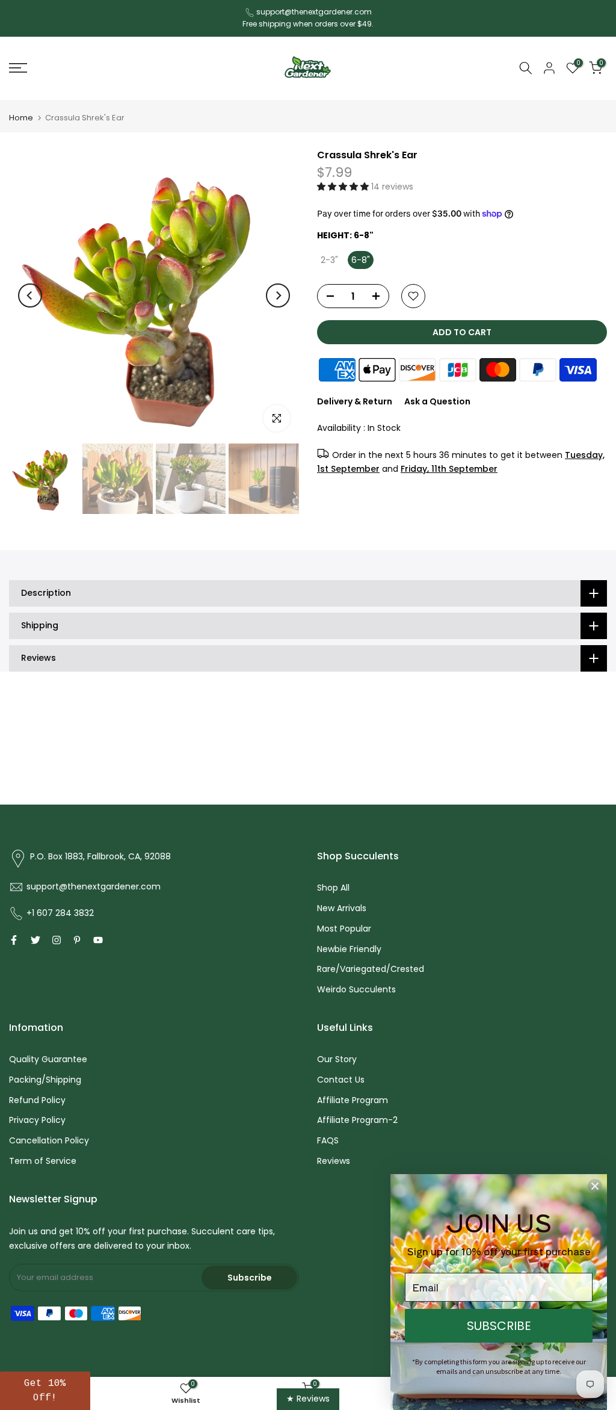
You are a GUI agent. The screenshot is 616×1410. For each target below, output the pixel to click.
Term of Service (42, 1161)
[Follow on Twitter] (35, 940)
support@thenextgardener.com (314, 12)
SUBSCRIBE (499, 1325)
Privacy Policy (37, 1120)
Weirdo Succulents (356, 989)
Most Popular (344, 929)
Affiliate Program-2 (357, 1120)
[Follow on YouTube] (98, 940)
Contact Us (341, 1080)
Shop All (333, 888)
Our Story (337, 1059)
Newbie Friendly (349, 949)
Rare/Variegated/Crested (370, 969)
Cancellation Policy (49, 1140)
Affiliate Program (352, 1100)
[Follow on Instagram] (56, 940)
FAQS (328, 1140)
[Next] (278, 295)
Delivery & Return (354, 401)
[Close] (595, 1186)
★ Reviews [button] (308, 1399)
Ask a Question (437, 401)
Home (21, 117)
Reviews (333, 1161)
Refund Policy (37, 1100)
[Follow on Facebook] (14, 940)
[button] (344, 187)
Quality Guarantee (48, 1059)
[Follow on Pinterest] (77, 940)
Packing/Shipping (45, 1080)
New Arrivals (341, 908)
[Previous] (30, 295)
